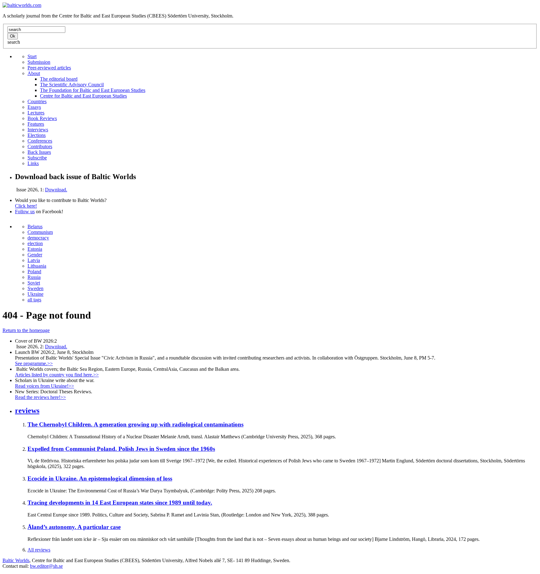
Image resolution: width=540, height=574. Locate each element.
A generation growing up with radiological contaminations (135, 424)
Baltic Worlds (15, 560)
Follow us (25, 211)
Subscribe (37, 157)
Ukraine (35, 294)
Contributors (40, 146)
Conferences (40, 141)
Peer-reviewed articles (49, 67)
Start (32, 56)
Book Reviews (42, 118)
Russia (34, 277)
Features (36, 124)
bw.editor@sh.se (46, 566)
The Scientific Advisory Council (72, 84)
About (34, 73)
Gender (35, 254)
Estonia (35, 249)
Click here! (26, 206)
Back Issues (39, 152)
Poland (34, 271)
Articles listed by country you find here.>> (57, 374)
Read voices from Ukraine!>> (44, 386)
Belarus (35, 226)
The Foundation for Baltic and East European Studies (92, 90)
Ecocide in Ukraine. (100, 478)
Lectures (36, 112)
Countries (37, 101)
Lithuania (37, 266)
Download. (56, 189)
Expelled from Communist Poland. (121, 449)
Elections (37, 135)
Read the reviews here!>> (40, 397)
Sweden (35, 288)
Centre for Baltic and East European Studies (83, 95)
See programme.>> (34, 363)
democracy (38, 237)
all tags (34, 299)
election (35, 243)
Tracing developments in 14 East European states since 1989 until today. (120, 502)
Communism (40, 232)
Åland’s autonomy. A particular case (74, 527)
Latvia (34, 260)
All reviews (39, 549)
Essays (34, 107)
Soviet (34, 282)
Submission (39, 62)
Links (33, 163)
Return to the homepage (26, 330)
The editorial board (59, 79)
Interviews (38, 129)
